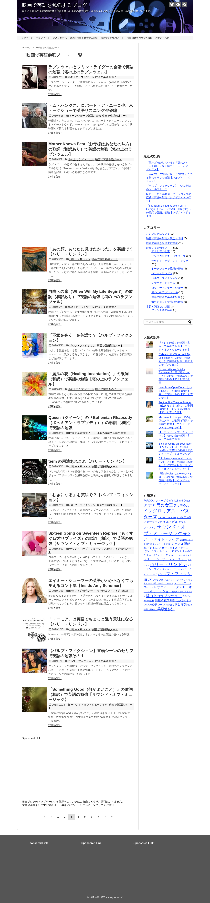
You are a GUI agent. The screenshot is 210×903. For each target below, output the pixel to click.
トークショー (168, 554)
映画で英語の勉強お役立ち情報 (164, 238)
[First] (45, 816)
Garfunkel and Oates (178, 500)
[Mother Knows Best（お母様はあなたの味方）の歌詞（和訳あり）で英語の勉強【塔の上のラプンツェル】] (34, 154)
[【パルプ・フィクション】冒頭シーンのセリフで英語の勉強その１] (34, 661)
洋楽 (184, 604)
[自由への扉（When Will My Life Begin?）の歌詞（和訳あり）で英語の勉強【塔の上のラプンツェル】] (34, 301)
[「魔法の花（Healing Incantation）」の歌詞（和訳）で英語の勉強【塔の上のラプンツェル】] (34, 384)
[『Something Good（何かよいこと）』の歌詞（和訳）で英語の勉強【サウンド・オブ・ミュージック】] (34, 699)
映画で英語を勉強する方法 (84, 38)
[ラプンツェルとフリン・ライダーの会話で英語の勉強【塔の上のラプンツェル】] (34, 77)
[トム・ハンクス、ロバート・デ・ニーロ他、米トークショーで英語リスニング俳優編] (34, 115)
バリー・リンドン (79, 259)
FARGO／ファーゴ (155, 500)
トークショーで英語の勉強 (85, 115)
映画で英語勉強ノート (112, 38)
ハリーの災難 (182, 555)
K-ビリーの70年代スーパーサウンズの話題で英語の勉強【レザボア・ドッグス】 (168, 197)
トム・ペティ (153, 555)
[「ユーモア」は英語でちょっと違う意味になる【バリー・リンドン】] (34, 629)
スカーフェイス (168, 547)
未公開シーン (157, 604)
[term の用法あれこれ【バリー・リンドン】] (34, 471)
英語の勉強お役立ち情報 (139, 38)
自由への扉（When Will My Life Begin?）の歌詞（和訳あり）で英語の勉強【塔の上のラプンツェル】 (90, 296)
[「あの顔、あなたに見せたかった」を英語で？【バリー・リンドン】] (34, 259)
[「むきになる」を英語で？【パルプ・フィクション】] (34, 505)
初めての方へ (60, 38)
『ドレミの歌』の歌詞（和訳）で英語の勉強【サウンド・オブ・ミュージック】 (174, 346)
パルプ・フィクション (82, 345)
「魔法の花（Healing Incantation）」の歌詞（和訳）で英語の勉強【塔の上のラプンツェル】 (88, 378)
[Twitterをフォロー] (172, 4)
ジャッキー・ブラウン (162, 544)
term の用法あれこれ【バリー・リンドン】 (87, 461)
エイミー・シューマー (167, 518)
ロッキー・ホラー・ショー (167, 287)
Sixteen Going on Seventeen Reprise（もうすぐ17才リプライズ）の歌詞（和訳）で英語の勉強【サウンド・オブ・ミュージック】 (91, 538)
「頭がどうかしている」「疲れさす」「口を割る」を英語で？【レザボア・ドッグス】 (168, 166)
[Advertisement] (78, 214)
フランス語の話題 (161, 310)
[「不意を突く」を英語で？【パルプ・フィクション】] (34, 345)
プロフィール (43, 38)
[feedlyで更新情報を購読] (178, 4)
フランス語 (158, 580)
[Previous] (51, 816)
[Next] (105, 816)
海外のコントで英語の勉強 (112, 590)
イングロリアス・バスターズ (168, 256)
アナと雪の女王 (160, 251)
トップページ (26, 38)
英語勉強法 (166, 609)
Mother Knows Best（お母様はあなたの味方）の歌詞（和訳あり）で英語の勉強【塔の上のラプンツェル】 (90, 149)
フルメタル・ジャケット (176, 580)
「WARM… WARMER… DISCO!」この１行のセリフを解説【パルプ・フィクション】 (169, 177)
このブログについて (158, 233)
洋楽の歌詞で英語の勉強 (111, 433)
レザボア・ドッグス (163, 282)
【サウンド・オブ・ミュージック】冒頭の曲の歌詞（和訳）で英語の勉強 (176, 436)
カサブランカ (154, 521)
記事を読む (55, 94)
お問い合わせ (162, 38)
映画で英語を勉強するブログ (54, 5)
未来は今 (170, 604)
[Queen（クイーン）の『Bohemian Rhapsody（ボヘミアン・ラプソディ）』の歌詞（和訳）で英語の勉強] (34, 427)
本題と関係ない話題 (158, 306)
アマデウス (181, 505)
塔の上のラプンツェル (81, 77)
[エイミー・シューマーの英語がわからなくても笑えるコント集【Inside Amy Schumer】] (34, 590)
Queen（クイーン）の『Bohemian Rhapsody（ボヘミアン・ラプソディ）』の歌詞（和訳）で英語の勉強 (90, 422)
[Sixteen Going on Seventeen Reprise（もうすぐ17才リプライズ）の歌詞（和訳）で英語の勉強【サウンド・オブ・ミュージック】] (34, 543)
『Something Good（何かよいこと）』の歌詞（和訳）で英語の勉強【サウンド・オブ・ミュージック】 (90, 694)
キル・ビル (170, 521)
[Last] (112, 816)
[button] (34, 77)
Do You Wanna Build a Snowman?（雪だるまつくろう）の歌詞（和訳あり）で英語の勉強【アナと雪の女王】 (176, 376)
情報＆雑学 (162, 600)
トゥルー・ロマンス (171, 551)
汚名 (177, 604)
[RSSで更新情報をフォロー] (184, 4)
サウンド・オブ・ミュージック (87, 548)
